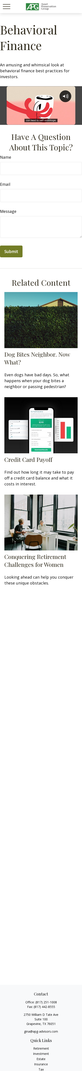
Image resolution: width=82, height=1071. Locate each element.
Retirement (41, 1048)
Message (8, 211)
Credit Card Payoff (28, 459)
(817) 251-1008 (46, 1002)
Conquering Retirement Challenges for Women (35, 560)
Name (5, 157)
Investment (41, 1054)
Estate (41, 1059)
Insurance (41, 1064)
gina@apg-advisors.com (41, 1031)
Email (5, 184)
